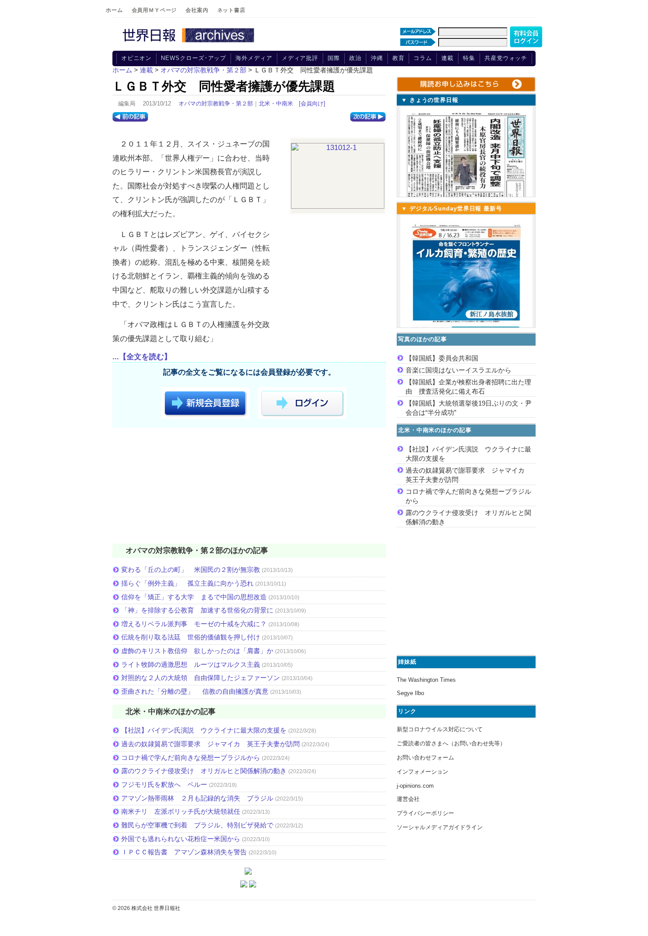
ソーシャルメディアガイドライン (440, 827)
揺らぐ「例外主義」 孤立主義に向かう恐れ (187, 583)
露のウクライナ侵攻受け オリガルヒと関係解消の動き (204, 770)
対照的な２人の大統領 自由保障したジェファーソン (200, 677)
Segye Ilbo (410, 693)
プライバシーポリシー (425, 813)
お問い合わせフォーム (425, 757)
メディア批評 (300, 58)
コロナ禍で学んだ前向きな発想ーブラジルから (190, 757)
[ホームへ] (189, 42)
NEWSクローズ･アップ (193, 58)
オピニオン (136, 58)
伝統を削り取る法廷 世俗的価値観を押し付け (190, 637)
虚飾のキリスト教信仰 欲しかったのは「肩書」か (197, 650)
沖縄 (377, 58)
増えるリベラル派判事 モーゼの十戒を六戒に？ (194, 624)
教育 (398, 58)
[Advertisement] (249, 487)
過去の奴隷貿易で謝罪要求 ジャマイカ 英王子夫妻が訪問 (210, 744)
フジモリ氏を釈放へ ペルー (164, 784)
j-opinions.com (415, 785)
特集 (469, 58)
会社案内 (197, 10)
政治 (355, 58)
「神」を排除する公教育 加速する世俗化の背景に (197, 610)
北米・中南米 (276, 103)
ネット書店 (231, 10)
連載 (447, 58)
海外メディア (253, 58)
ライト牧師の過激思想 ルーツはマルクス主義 (190, 664)
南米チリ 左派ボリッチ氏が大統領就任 (180, 811)
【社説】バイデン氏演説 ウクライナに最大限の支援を (204, 730)
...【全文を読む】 (141, 357)
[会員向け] (312, 103)
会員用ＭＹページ (154, 10)
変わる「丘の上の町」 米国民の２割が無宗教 (190, 569)
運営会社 (408, 799)
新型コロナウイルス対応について (440, 729)
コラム (422, 58)
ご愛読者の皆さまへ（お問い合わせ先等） (451, 743)
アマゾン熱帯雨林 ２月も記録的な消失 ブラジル (197, 798)
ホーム (114, 10)
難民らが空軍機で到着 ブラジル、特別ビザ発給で (197, 825)
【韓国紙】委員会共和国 (442, 358)
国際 (334, 58)
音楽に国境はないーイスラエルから (458, 370)
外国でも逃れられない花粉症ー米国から (180, 838)
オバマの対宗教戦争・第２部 (216, 103)
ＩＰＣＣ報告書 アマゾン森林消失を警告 (184, 852)
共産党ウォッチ (505, 58)
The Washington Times (426, 680)
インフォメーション (422, 771)
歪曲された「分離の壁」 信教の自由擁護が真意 (194, 691)
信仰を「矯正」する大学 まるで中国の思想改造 (194, 597)
